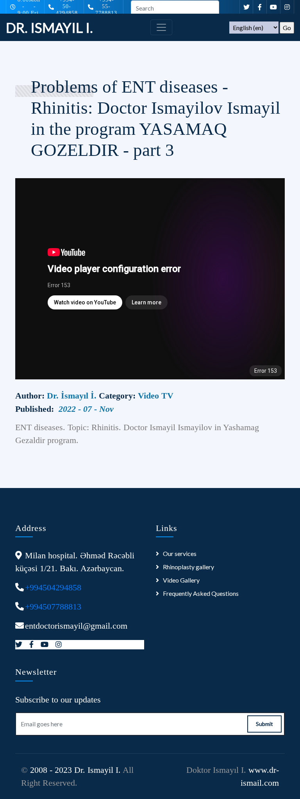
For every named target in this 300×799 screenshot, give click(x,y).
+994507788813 (53, 606)
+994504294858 (53, 587)
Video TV (155, 395)
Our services (179, 553)
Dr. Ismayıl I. (49, 27)
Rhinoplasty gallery (188, 566)
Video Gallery (181, 580)
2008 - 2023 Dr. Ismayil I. (75, 770)
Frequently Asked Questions (201, 593)
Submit (264, 723)
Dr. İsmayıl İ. (73, 395)
